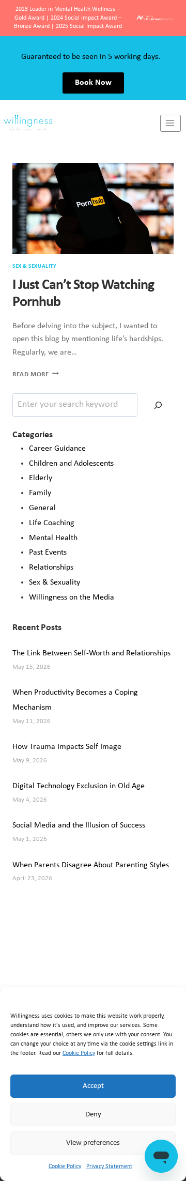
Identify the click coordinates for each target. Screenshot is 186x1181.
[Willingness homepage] (80, 123)
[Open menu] (170, 123)
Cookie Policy (79, 1053)
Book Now (93, 83)
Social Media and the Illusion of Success (78, 825)
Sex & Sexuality (34, 266)
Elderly (40, 478)
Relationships (51, 567)
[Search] (158, 405)
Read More (35, 374)
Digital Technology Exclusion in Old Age (78, 786)
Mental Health (53, 538)
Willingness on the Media (71, 597)
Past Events (48, 552)
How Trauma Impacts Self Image (66, 747)
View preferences (93, 1143)
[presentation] (93, 208)
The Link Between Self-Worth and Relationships (91, 653)
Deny (93, 1114)
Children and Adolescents (71, 463)
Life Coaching (51, 523)
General (42, 508)
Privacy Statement (109, 1166)
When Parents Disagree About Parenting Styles (90, 865)
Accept (93, 1086)
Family (40, 493)
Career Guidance (57, 448)
